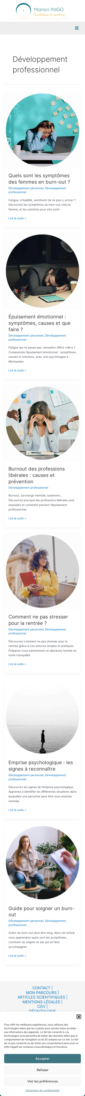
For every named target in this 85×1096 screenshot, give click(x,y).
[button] (79, 1017)
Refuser (42, 1070)
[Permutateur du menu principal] (77, 28)
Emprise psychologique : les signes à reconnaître (40, 765)
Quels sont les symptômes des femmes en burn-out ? (39, 178)
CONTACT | (42, 988)
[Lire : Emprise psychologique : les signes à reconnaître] (42, 716)
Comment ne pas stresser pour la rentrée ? (38, 620)
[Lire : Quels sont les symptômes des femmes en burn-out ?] (42, 129)
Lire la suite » (17, 218)
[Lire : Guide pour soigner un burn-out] (42, 862)
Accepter (42, 1059)
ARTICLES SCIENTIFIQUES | (42, 997)
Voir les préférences (42, 1081)
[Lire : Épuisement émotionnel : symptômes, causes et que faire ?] (42, 270)
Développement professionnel (28, 487)
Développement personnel (25, 188)
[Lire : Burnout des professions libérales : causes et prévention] (42, 423)
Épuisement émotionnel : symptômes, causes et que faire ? (39, 323)
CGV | (42, 1006)
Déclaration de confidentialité (43, 1090)
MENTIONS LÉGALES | (42, 1002)
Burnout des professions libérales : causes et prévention (36, 475)
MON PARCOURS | (42, 992)
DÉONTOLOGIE (42, 1011)
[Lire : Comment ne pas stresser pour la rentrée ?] (42, 571)
